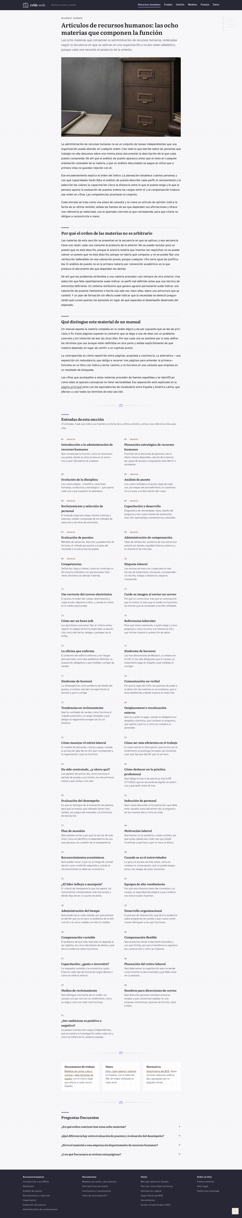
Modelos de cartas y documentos (99, 1181)
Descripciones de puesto (95, 1186)
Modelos (192, 4)
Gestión (180, 4)
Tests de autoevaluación (94, 1195)
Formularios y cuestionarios (96, 1191)
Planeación (28, 1186)
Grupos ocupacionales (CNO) (156, 1204)
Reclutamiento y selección (36, 1195)
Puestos (205, 4)
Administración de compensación (40, 1209)
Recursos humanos (149, 4)
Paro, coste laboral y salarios (121, 1071)
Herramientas (148, 1200)
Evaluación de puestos (34, 1204)
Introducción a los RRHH (36, 1181)
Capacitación (29, 1200)
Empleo (168, 4)
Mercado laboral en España (154, 1181)
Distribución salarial (151, 1191)
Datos (216, 4)
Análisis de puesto (32, 1191)
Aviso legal (202, 1186)
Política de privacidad (208, 1191)
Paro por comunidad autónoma (157, 1186)
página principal (71, 387)
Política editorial (205, 1181)
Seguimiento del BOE (157, 1071)
